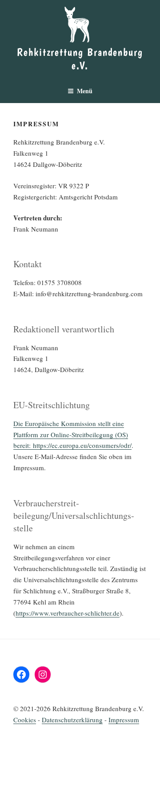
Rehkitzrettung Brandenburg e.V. (80, 59)
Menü (84, 90)
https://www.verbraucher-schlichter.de (68, 613)
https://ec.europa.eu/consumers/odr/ (82, 445)
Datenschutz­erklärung (72, 719)
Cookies (24, 719)
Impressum (123, 719)
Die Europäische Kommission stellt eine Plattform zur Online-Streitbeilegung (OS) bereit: (70, 434)
